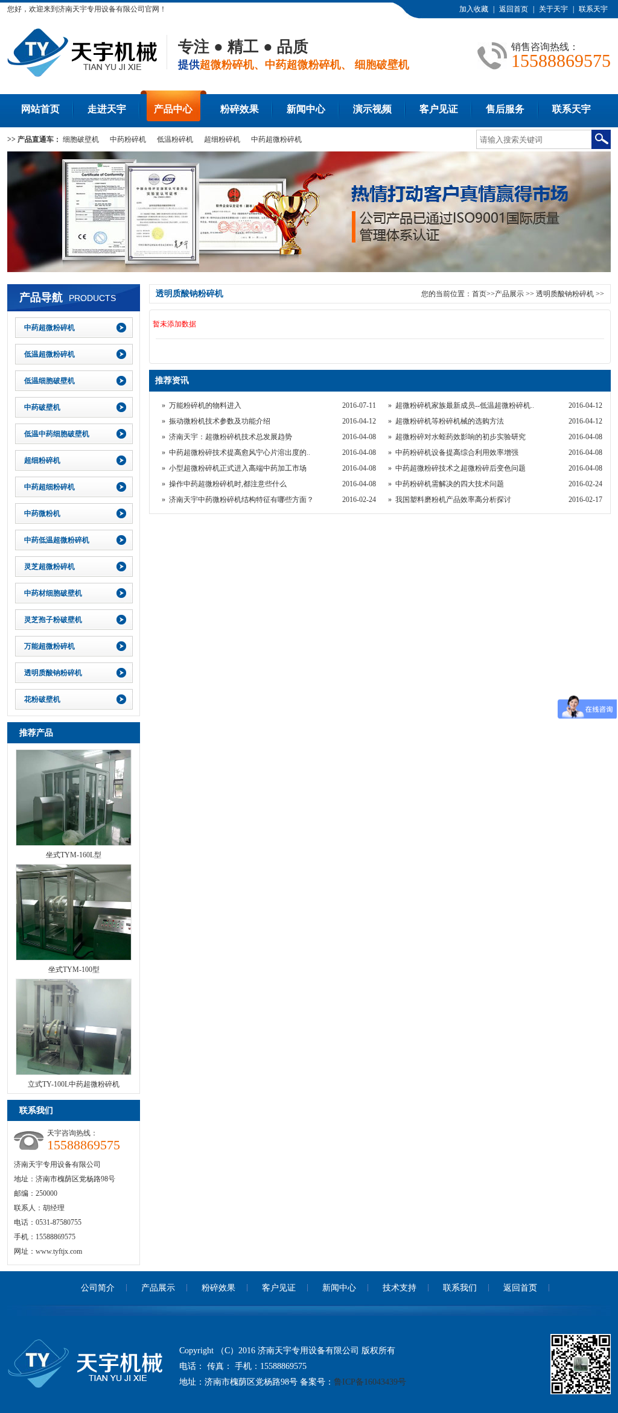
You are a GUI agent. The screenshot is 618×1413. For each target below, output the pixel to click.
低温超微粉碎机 (49, 354)
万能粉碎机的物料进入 (205, 405)
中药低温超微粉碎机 (56, 540)
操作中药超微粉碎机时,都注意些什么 (228, 484)
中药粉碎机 (128, 139)
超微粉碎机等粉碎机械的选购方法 (449, 421)
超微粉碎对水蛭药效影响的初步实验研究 (460, 437)
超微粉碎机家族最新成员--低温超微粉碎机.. (464, 405)
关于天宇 (553, 9)
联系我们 (460, 1287)
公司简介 (98, 1287)
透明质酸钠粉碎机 (53, 672)
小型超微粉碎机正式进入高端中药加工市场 (238, 468)
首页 (479, 294)
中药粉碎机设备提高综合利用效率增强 (456, 452)
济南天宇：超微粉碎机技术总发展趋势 (230, 437)
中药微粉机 (42, 513)
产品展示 (509, 294)
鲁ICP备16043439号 (370, 1381)
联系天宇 (593, 9)
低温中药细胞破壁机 (56, 434)
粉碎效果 (239, 109)
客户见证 (438, 109)
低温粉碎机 (175, 139)
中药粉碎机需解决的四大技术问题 (449, 484)
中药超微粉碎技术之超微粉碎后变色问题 (460, 468)
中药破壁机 (42, 407)
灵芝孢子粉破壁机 (53, 619)
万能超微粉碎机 (49, 646)
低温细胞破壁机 (49, 380)
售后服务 (505, 109)
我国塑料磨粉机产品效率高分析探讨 (453, 499)
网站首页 (40, 109)
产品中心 (173, 109)
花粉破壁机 (42, 699)
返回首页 (513, 9)
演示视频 (372, 109)
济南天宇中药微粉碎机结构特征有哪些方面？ (241, 499)
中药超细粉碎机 (49, 487)
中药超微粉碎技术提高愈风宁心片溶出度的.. (239, 452)
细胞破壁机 (81, 139)
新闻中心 (306, 109)
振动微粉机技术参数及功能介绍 (219, 421)
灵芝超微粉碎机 (49, 566)
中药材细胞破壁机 (53, 593)
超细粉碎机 (222, 139)
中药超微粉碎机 (276, 139)
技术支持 (399, 1287)
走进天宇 (107, 109)
